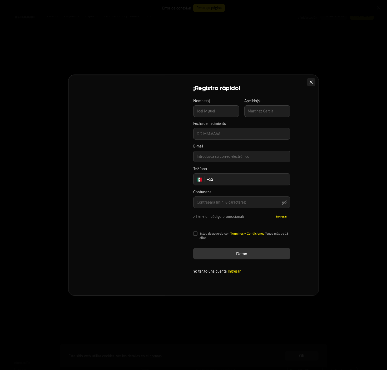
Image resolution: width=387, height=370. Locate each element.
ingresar (281, 216)
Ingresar (234, 271)
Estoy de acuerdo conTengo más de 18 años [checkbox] (244, 235)
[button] (284, 202)
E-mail (198, 146)
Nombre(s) (201, 100)
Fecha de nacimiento (209, 123)
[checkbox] (195, 233)
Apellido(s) (252, 100)
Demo (241, 253)
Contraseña (202, 192)
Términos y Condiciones (247, 233)
